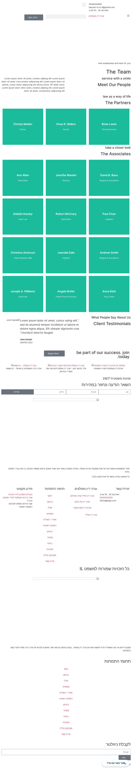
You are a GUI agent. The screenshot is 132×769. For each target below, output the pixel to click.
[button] (84, 5)
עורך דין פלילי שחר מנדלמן (82, 496)
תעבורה (49, 549)
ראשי (50, 496)
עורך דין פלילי (91, 514)
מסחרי (50, 537)
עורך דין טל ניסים (82, 501)
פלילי (50, 507)
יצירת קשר (50, 561)
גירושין (50, 501)
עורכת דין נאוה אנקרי (82, 507)
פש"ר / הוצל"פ (49, 519)
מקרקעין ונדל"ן (50, 555)
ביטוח (49, 543)
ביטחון (50, 531)
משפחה (49, 513)
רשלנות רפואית (49, 525)
